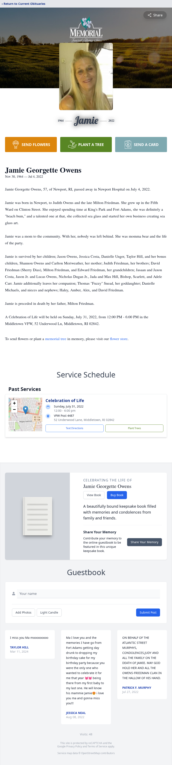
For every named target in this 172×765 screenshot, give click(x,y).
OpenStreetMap (90, 753)
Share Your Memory (144, 542)
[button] (25, 410)
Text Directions (74, 428)
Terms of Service (97, 746)
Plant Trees (134, 428)
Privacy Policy (74, 746)
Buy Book (117, 495)
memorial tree (55, 338)
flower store (119, 338)
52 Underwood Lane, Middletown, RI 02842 (84, 420)
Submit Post (148, 612)
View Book (94, 495)
